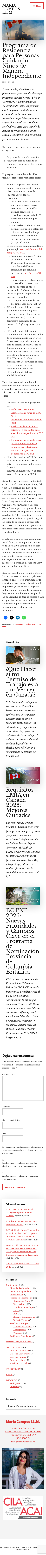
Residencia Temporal (20, 1323)
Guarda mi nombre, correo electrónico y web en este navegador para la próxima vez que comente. (22, 1150)
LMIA (16, 1310)
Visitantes (18, 1333)
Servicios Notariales (19, 1363)
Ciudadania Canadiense (21, 1288)
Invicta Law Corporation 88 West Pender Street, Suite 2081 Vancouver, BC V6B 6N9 (23, 1431)
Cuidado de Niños (23, 624)
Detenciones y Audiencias (22, 1291)
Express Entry (20, 1304)
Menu (38, 6)
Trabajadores (19, 1330)
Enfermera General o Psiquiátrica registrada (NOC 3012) (26, 412)
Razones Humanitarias (24, 1317)
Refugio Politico (21, 1320)
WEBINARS (11, 1380)
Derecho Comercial (19, 1350)
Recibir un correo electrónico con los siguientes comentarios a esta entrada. (19, 1164)
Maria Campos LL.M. (11, 9)
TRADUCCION (13, 1369)
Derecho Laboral (18, 1360)
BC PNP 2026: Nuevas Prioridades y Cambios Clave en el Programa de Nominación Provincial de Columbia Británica (22, 941)
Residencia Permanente (21, 1298)
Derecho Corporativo (20, 1354)
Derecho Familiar (18, 1357)
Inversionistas (16, 1294)
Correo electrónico (11, 1120)
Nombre (6, 1107)
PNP (15, 1314)
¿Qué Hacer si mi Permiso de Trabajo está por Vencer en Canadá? (22, 682)
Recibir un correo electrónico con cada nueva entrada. (20, 1177)
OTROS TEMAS (14, 1347)
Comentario (8, 1074)
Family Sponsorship (23, 1307)
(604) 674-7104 (23, 1438)
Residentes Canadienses (21, 1336)
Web (4, 1134)
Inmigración (12, 1285)
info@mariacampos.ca (23, 1441)
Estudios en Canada (22, 1326)
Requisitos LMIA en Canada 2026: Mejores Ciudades (20, 802)
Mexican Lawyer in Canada (19, 1342)
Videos (9, 1374)
